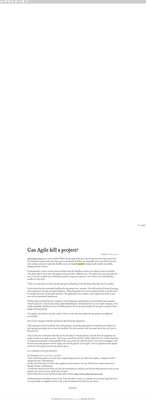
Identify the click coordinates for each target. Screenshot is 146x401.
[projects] (19, 2)
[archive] (9, 2)
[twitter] (16, 2)
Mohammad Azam (35, 258)
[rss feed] (12, 2)
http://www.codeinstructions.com (88, 374)
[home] (1, 2)
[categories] (5, 2)
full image (141, 225)
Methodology (73, 388)
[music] (26, 2)
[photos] (23, 2)
